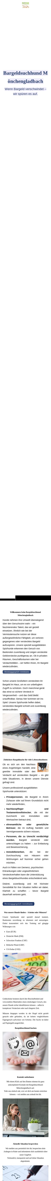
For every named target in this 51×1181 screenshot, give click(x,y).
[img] (25, 305)
